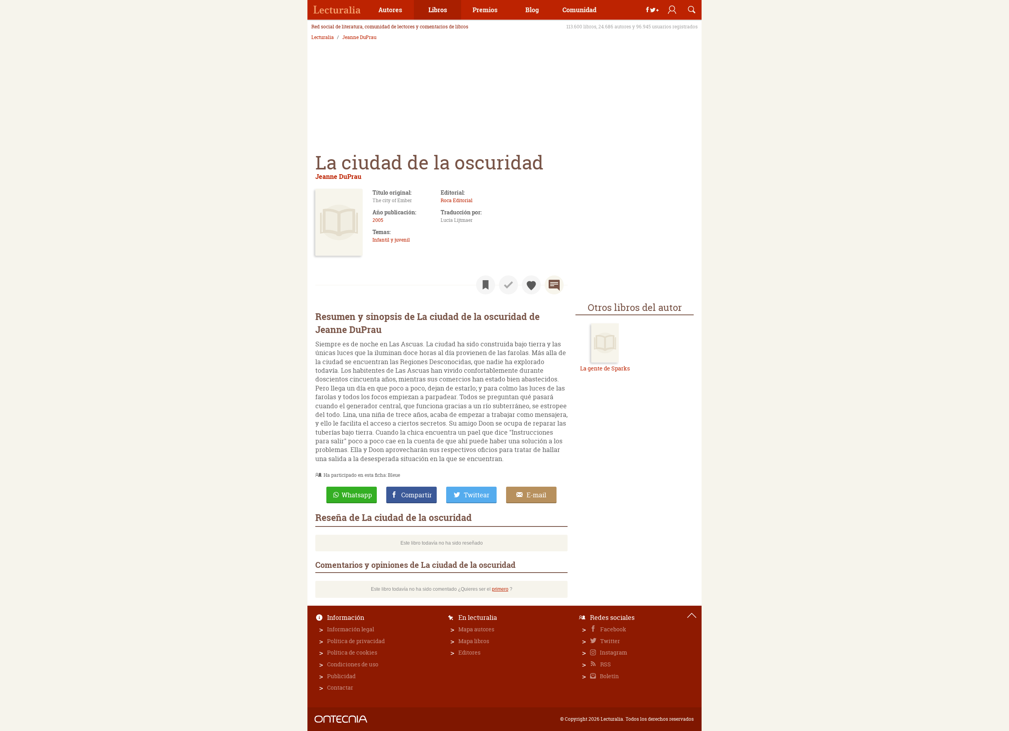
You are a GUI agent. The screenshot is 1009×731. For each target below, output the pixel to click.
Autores (390, 10)
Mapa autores (476, 629)
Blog (532, 10)
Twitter (609, 641)
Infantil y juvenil (391, 239)
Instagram (613, 652)
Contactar (340, 687)
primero (500, 589)
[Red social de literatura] (337, 10)
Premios (485, 10)
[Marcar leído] (508, 284)
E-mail (536, 495)
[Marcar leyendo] (485, 284)
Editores (469, 652)
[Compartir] (652, 10)
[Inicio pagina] (692, 615)
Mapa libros (473, 641)
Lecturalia (322, 37)
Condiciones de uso (352, 664)
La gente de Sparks (605, 368)
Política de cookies (352, 652)
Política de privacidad (356, 641)
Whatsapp (357, 495)
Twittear (477, 495)
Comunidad (579, 10)
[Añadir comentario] (554, 284)
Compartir (416, 495)
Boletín (609, 676)
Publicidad (341, 676)
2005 (377, 220)
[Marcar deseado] (531, 284)
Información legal (350, 629)
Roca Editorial (457, 200)
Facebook (612, 629)
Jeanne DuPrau (359, 37)
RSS (605, 664)
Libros (437, 10)
